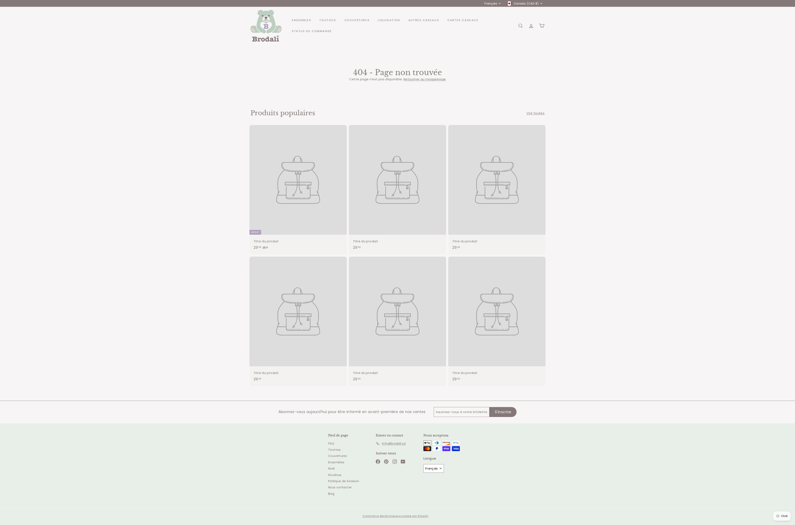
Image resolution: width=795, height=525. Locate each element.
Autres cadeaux (423, 20)
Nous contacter (340, 487)
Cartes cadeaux (462, 20)
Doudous (335, 475)
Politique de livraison (343, 481)
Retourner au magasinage (425, 79)
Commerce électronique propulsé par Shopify (395, 516)
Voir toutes (535, 113)
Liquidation (389, 20)
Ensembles (301, 20)
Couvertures (357, 20)
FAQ (331, 443)
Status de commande (312, 31)
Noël (331, 468)
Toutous (327, 20)
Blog (331, 494)
